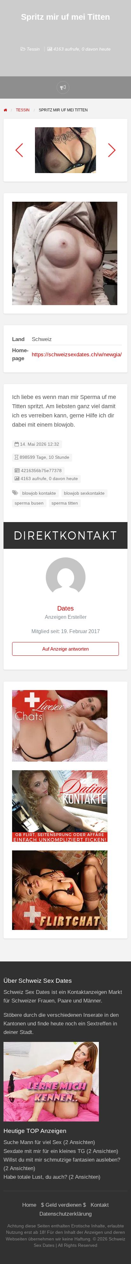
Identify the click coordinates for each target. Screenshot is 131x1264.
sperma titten (65, 503)
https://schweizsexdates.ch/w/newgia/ (77, 355)
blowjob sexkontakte (84, 493)
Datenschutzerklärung (65, 1214)
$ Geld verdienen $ (63, 1205)
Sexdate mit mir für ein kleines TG (44, 1151)
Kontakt (100, 1205)
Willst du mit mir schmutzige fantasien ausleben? (61, 1160)
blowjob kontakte (39, 493)
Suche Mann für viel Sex (32, 1142)
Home (29, 1205)
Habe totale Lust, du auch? (35, 1177)
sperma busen (29, 503)
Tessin (33, 49)
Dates (65, 608)
